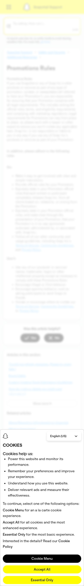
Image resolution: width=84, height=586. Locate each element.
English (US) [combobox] (58, 436)
